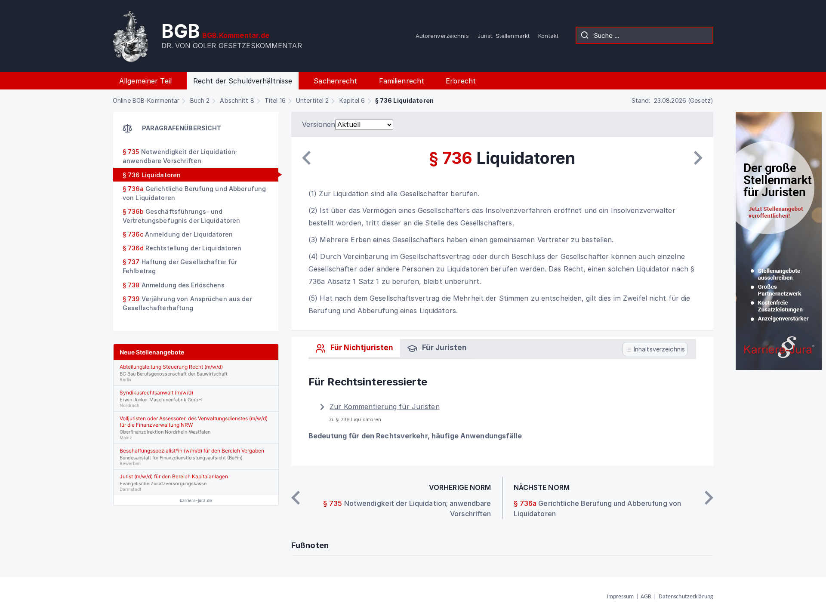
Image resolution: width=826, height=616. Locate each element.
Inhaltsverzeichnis (658, 349)
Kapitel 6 (352, 100)
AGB (646, 597)
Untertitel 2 (312, 100)
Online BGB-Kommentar (146, 100)
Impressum (620, 597)
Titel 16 (275, 100)
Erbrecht (461, 81)
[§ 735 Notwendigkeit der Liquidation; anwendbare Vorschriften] (306, 158)
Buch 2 (200, 100)
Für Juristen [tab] (443, 347)
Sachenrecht (335, 81)
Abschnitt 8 (237, 100)
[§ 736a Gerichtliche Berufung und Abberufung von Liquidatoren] (698, 158)
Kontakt (548, 35)
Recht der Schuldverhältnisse (242, 81)
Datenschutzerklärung (686, 597)
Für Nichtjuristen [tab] (361, 347)
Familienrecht (402, 81)
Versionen (318, 124)
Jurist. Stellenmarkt (504, 35)
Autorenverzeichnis (442, 35)
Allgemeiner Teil (145, 81)
